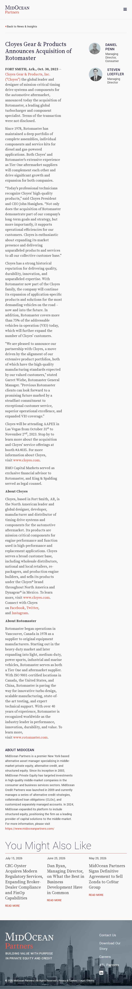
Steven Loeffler (115, 72)
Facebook (17, 608)
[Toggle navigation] (125, 9)
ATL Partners (109, 965)
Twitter (32, 608)
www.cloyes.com (26, 460)
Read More (12, 906)
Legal (82, 980)
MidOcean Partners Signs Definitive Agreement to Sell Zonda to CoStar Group (107, 876)
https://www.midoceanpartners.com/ (29, 829)
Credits (90, 980)
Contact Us (107, 935)
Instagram (20, 613)
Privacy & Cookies (67, 980)
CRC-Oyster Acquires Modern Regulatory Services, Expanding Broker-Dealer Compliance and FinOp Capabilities (24, 882)
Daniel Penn (111, 47)
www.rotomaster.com (30, 737)
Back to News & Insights (22, 26)
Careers (105, 957)
